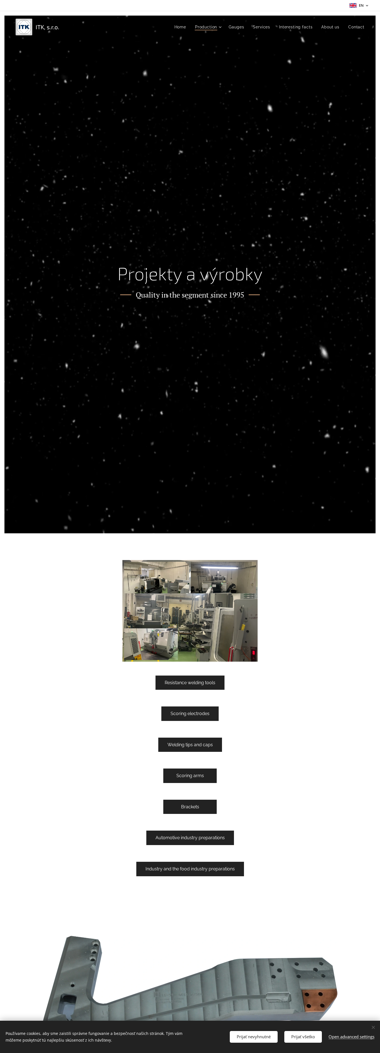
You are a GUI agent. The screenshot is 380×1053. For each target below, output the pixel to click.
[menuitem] (182, 27)
